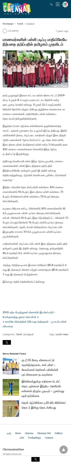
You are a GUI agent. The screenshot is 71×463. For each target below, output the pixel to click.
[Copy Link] (21, 291)
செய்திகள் (30, 23)
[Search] (50, 4)
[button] (7, 342)
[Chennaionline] (17, 13)
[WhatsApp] (15, 291)
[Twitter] (10, 291)
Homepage (8, 23)
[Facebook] (5, 291)
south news (62, 334)
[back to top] (63, 450)
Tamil (20, 23)
